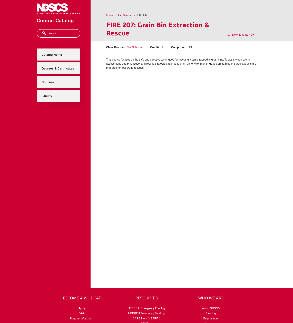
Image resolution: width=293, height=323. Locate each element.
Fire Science (125, 15)
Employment (210, 318)
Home (109, 15)
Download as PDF (243, 34)
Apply (82, 308)
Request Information (82, 318)
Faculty (47, 96)
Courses (48, 82)
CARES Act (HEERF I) (146, 318)
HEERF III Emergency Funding (146, 308)
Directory (211, 313)
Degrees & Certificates (58, 68)
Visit (82, 313)
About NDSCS (211, 308)
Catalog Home (52, 54)
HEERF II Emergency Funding (146, 313)
